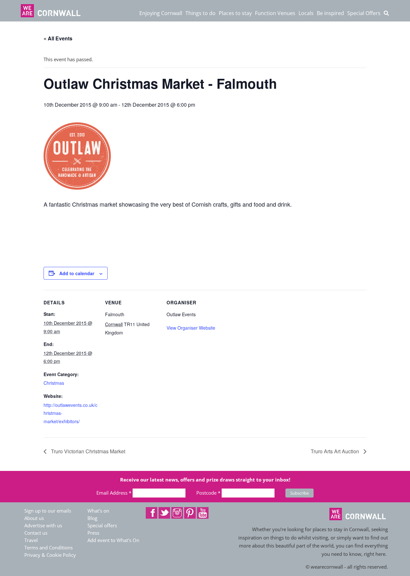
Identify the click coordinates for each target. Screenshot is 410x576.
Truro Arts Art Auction (335, 451)
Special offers (102, 525)
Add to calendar (76, 273)
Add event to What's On (113, 540)
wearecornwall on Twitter (164, 513)
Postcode (208, 493)
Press (93, 533)
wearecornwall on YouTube (203, 513)
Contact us (35, 533)
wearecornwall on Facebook (151, 513)
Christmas (54, 383)
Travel (31, 540)
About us (34, 518)
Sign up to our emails (47, 510)
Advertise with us (43, 525)
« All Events (58, 38)
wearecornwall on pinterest (190, 513)
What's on (98, 510)
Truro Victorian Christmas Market (87, 451)
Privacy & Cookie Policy (50, 555)
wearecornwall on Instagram (177, 513)
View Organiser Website (191, 328)
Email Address (113, 493)
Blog (92, 518)
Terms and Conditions (48, 547)
